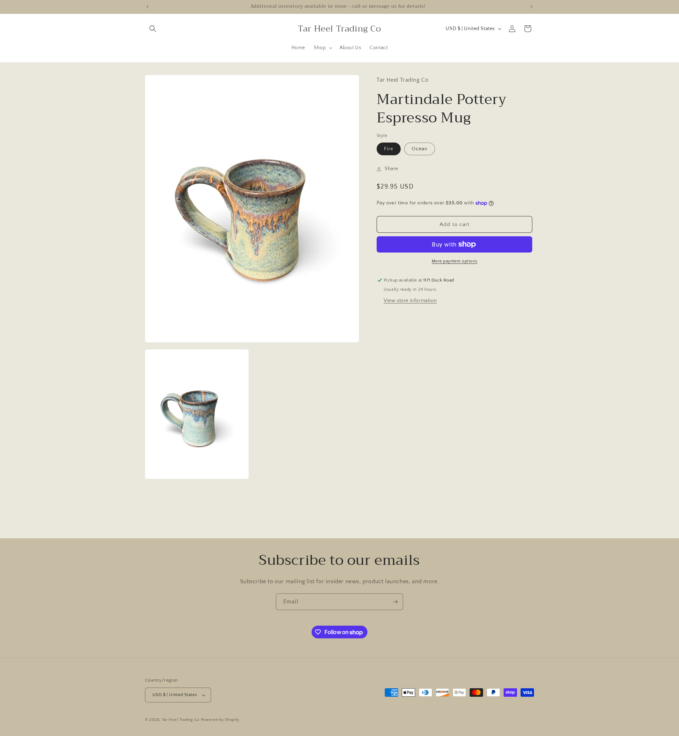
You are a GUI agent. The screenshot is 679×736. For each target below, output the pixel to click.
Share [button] (391, 169)
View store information (410, 300)
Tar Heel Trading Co (180, 720)
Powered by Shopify (220, 720)
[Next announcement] (531, 6)
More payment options (454, 261)
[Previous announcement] (147, 6)
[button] (153, 28)
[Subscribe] (395, 601)
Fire (388, 149)
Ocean (420, 149)
